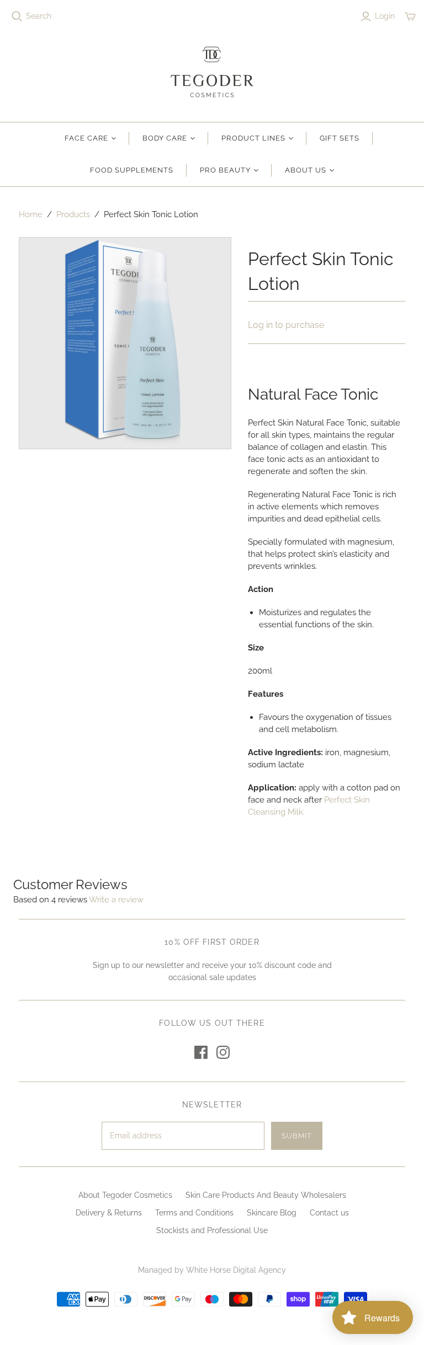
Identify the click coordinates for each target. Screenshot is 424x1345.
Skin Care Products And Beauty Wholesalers (266, 1195)
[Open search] (17, 16)
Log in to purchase (286, 325)
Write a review (116, 900)
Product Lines (253, 138)
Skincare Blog (271, 1212)
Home (31, 214)
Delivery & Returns (109, 1212)
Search (38, 16)
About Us (305, 170)
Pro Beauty (225, 170)
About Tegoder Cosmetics (125, 1195)
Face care (86, 138)
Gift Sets (339, 138)
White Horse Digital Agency (236, 1270)
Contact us (329, 1212)
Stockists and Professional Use (212, 1230)
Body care (164, 138)
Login (385, 16)
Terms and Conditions (194, 1212)
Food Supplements (132, 170)
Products (73, 214)
